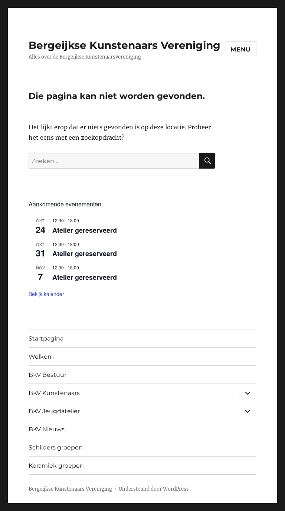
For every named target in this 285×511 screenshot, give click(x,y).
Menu (240, 49)
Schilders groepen (56, 447)
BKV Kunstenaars (54, 392)
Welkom (41, 356)
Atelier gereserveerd (84, 230)
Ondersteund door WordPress (154, 489)
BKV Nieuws (47, 429)
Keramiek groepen (56, 465)
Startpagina (46, 338)
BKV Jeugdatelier (54, 411)
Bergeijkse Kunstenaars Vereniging (124, 45)
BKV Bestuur (47, 374)
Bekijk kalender (46, 294)
